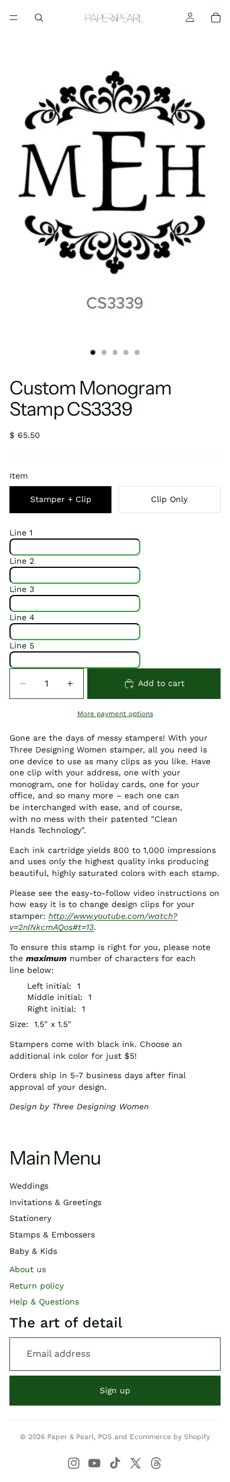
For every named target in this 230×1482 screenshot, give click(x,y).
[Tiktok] (115, 1463)
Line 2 (21, 561)
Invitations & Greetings (55, 1202)
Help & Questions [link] (44, 1301)
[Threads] (156, 1463)
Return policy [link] (36, 1285)
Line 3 (21, 589)
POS (105, 1437)
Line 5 (21, 645)
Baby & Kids (33, 1251)
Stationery (30, 1218)
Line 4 (22, 617)
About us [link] (27, 1269)
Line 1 (20, 532)
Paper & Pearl (70, 1437)
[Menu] (13, 17)
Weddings (28, 1185)
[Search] (39, 18)
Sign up (115, 1390)
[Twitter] (136, 1463)
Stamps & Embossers (52, 1234)
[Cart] (216, 18)
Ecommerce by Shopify (170, 1437)
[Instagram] (74, 1463)
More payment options (115, 714)
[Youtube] (94, 1463)
